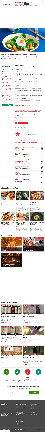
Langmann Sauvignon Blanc (21, 156)
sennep (7, 98)
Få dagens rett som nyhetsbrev (21, 117)
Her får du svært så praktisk (20, 105)
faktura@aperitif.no (33, 412)
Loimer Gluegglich (19, 152)
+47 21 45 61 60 (21, 419)
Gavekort (27, 5)
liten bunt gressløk (9, 85)
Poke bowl (18, 201)
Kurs (32, 2)
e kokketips (28, 105)
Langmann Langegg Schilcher (21, 161)
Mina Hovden (3, 411)
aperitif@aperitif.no (19, 417)
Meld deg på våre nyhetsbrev (21, 424)
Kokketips (20, 6)
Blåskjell (15, 58)
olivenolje (7, 95)
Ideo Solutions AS (40, 429)
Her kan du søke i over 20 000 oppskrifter (23, 107)
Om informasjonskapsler (5, 417)
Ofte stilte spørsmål (19, 421)
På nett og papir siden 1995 (21, 404)
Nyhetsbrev (31, 5)
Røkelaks (11, 58)
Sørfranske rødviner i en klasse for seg (9, 335)
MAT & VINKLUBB (19, 4)
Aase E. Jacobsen (4, 404)
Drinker (24, 5)
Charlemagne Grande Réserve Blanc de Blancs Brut (26, 142)
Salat (19, 58)
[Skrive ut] (24, 127)
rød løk (7, 93)
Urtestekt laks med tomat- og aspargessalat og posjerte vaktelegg (6, 223)
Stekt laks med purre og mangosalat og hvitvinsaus (35, 223)
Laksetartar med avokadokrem (34, 201)
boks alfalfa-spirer (9, 86)
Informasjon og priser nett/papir (22, 407)
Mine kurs (16, 6)
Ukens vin (20, 5)
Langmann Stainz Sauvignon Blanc (22, 166)
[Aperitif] (7, 5)
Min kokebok (35, 5)
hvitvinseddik (8, 96)
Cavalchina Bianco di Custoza (21, 176)
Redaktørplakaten (4, 415)
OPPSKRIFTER (27, 2)
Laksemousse (4, 201)
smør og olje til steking (10, 89)
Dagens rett (17, 5)
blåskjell (7, 81)
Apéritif (21, 120)
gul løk (7, 82)
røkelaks (7, 79)
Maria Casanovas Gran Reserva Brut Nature (24, 147)
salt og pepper (8, 88)
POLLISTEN (19, 2)
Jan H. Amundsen (4, 407)
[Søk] (42, 3)
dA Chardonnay (18, 181)
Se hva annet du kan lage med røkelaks (22, 103)
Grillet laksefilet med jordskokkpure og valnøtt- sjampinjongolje (21, 223)
